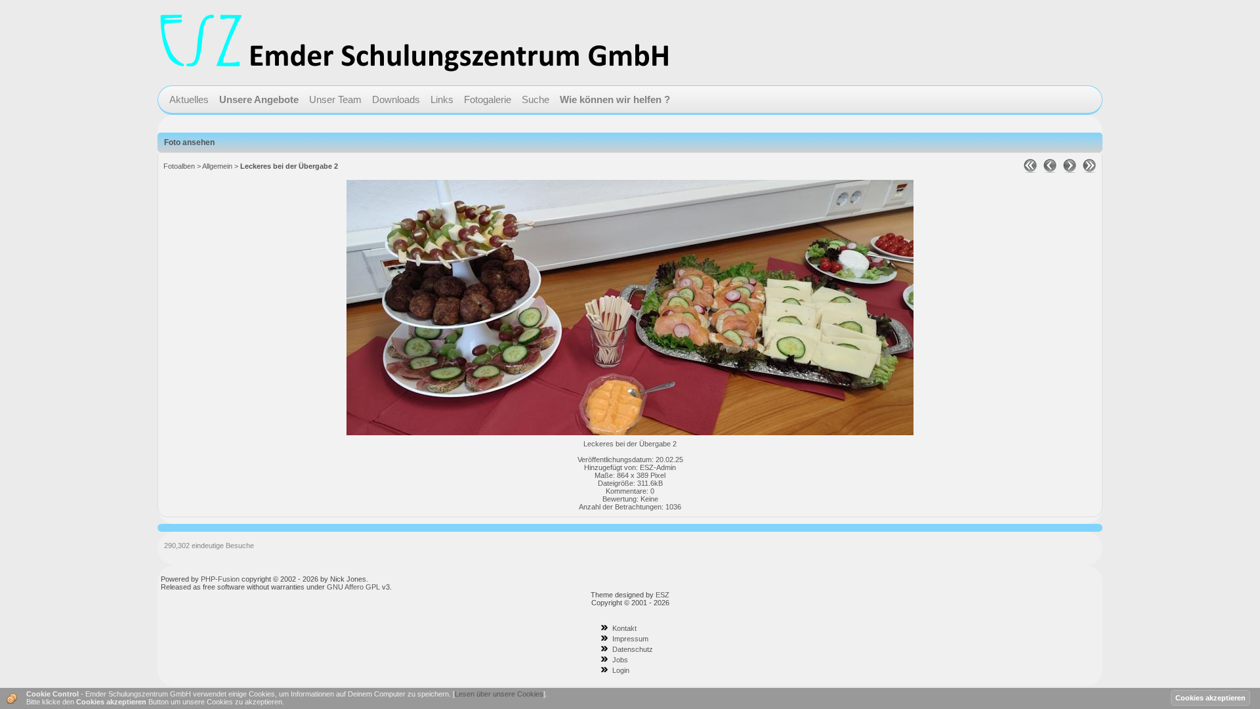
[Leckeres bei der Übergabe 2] (630, 433)
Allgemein (217, 166)
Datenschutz (632, 649)
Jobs (620, 660)
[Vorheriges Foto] (1050, 170)
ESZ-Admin (658, 467)
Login (620, 670)
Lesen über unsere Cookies (499, 694)
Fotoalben (179, 166)
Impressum (630, 639)
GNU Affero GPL (353, 587)
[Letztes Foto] (1089, 170)
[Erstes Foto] (1030, 170)
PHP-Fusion (220, 579)
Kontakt (624, 628)
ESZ (662, 595)
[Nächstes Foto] (1069, 170)
